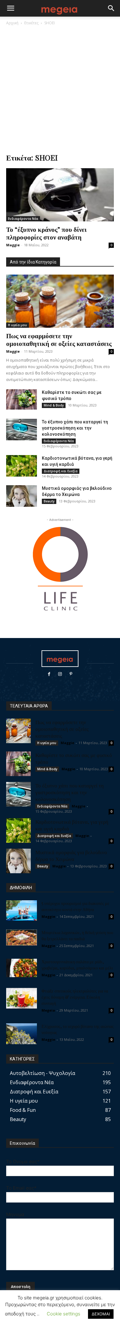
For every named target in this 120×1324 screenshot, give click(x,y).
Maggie (13, 245)
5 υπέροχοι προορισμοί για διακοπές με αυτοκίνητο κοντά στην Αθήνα (75, 906)
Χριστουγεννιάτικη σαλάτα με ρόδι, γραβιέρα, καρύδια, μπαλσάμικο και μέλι (77, 965)
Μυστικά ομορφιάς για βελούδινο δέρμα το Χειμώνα (71, 855)
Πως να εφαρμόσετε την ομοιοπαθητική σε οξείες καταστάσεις (59, 339)
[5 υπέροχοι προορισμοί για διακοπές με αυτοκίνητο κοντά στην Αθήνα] (21, 910)
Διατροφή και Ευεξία (61, 471)
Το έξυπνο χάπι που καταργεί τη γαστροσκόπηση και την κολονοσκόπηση (75, 428)
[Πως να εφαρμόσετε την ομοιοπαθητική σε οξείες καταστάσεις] (60, 301)
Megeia (48, 1010)
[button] (10, 8)
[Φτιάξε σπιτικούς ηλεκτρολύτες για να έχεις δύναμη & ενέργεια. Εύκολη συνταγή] (21, 998)
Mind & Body (54, 405)
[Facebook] (49, 674)
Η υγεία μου (17, 325)
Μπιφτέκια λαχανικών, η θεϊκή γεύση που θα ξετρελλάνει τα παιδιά (77, 935)
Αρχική (12, 23)
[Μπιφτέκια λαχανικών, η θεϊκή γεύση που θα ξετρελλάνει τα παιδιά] (21, 937)
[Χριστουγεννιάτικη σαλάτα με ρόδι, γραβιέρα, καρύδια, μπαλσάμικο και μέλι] (21, 968)
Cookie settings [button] (63, 1314)
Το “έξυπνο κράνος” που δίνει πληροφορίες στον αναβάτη (46, 233)
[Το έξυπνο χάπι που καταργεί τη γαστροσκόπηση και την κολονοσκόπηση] (21, 429)
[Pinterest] (71, 674)
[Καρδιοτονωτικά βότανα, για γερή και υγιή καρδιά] (21, 466)
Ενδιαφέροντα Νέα (23, 218)
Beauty (49, 501)
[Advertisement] (60, 89)
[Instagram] (60, 674)
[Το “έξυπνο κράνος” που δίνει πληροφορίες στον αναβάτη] (60, 194)
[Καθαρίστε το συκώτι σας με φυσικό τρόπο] (21, 399)
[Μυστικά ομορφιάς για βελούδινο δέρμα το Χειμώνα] (21, 496)
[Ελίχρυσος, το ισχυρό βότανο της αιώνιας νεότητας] (21, 1034)
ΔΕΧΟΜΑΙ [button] (101, 1313)
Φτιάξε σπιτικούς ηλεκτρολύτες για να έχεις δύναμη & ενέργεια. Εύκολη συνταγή (75, 997)
